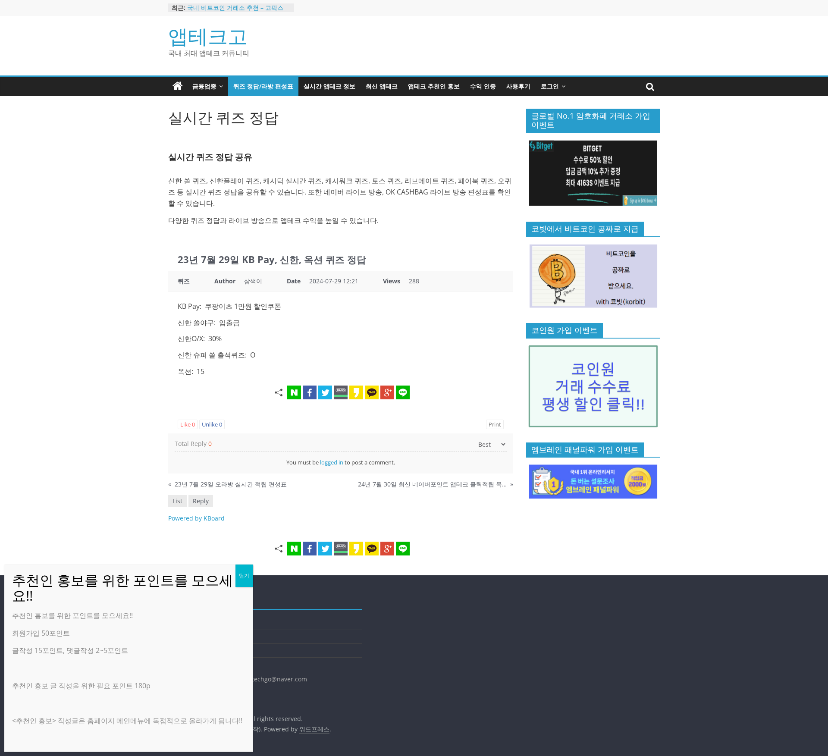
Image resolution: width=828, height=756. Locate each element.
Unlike (212, 424)
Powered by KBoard (196, 518)
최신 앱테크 (382, 86)
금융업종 (204, 86)
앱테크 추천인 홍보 (434, 86)
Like (187, 424)
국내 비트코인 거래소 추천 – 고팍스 (235, 7)
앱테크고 (208, 35)
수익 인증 (483, 86)
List (177, 501)
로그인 (550, 86)
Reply (201, 501)
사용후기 (518, 86)
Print (495, 424)
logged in (331, 462)
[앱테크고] (177, 86)
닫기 (244, 575)
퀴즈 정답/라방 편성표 (263, 86)
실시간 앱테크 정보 (329, 86)
